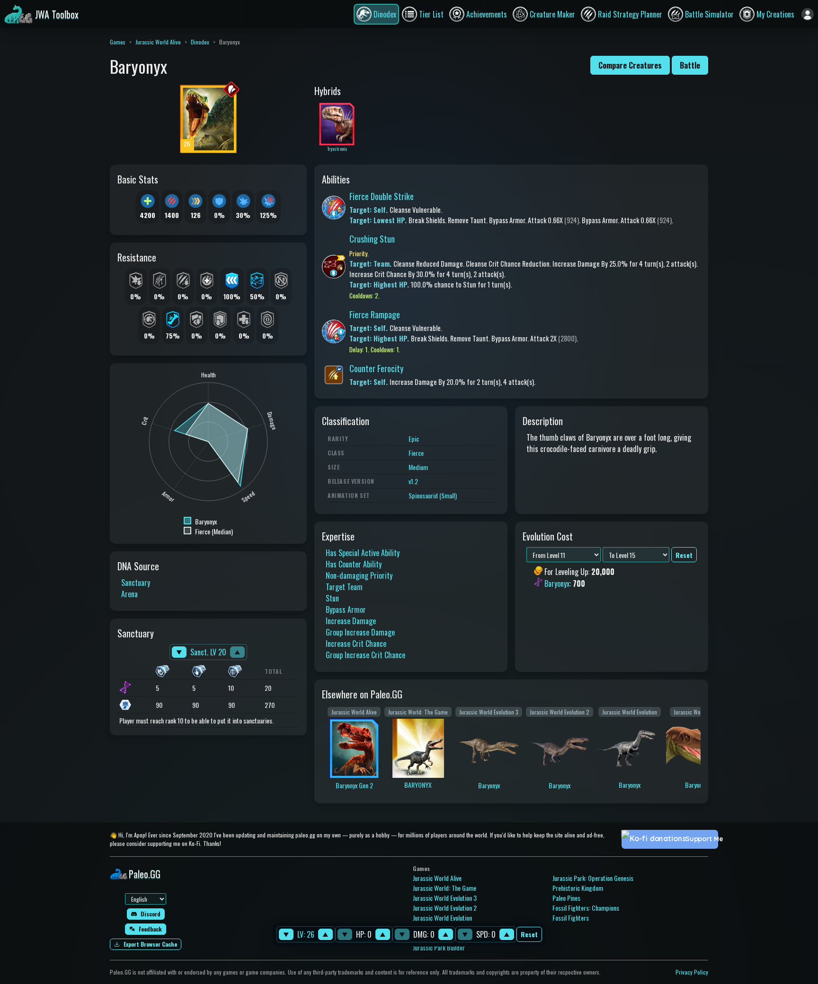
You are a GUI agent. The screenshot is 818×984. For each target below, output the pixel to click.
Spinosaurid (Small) (433, 495)
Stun (332, 598)
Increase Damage (351, 621)
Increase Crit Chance (356, 643)
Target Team (344, 586)
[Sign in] (807, 14)
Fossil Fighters (570, 918)
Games (117, 42)
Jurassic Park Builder (439, 947)
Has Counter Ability (354, 564)
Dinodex (200, 42)
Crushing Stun (372, 239)
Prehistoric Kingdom (577, 888)
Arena (129, 594)
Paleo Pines (566, 898)
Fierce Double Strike (381, 196)
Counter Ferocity (376, 368)
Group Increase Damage (360, 632)
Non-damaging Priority (359, 575)
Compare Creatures (630, 65)
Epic (414, 439)
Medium (418, 467)
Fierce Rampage (374, 314)
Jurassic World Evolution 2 (445, 908)
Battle (690, 65)
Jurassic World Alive (158, 42)
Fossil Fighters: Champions (585, 908)
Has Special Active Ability (363, 552)
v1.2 (413, 481)
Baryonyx (556, 583)
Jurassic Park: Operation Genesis (592, 878)
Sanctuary (135, 582)
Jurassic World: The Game (444, 888)
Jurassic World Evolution (442, 918)
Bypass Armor (346, 609)
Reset (529, 935)
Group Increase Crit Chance (365, 655)
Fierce (416, 453)
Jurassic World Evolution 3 (445, 898)
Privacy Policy (692, 972)
